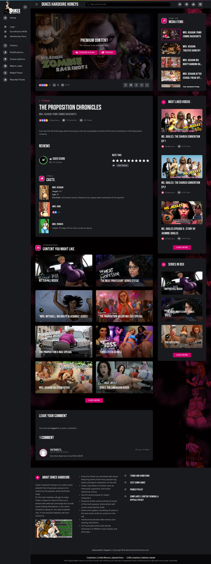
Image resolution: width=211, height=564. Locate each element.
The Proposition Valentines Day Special (121, 316)
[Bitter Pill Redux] (63, 271)
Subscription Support (101, 550)
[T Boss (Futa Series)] (124, 342)
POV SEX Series (172, 342)
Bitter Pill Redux (48, 281)
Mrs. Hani (56, 206)
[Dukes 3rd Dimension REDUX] (124, 377)
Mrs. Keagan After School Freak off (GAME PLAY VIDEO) (192, 78)
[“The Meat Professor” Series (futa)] (124, 271)
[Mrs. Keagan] (44, 192)
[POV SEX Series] (181, 336)
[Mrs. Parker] (44, 226)
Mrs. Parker (57, 224)
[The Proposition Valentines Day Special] (124, 306)
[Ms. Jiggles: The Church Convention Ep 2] (181, 166)
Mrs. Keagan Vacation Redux (54, 388)
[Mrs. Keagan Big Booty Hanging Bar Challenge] (170, 62)
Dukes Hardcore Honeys (60, 4)
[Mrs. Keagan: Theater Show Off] (170, 48)
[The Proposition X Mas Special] (63, 342)
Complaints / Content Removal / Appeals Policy (105, 557)
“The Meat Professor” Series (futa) (119, 281)
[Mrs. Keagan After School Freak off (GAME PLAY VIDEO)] (170, 76)
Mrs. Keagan (57, 187)
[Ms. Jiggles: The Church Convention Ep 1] (181, 120)
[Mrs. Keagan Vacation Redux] (63, 377)
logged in (55, 428)
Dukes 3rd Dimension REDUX (114, 388)
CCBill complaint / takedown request (141, 557)
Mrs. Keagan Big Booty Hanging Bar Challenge (192, 64)
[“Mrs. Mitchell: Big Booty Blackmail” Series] (63, 306)
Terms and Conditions (140, 475)
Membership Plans (18, 36)
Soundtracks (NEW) (18, 32)
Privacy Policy (136, 489)
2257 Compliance (137, 482)
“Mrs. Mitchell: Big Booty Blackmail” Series (63, 316)
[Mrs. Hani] (44, 209)
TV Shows (45, 101)
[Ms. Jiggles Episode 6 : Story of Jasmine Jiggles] (181, 212)
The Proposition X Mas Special (55, 352)
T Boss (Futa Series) (111, 352)
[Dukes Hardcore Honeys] (12, 7)
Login (12, 27)
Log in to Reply (143, 449)
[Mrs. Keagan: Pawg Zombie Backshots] (170, 34)
